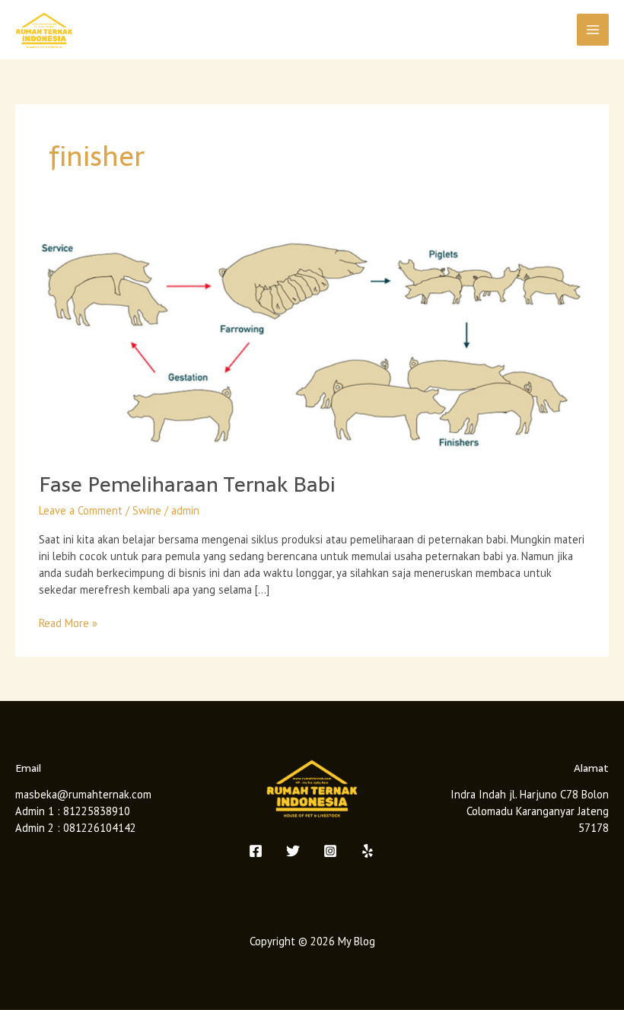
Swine (146, 510)
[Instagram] (330, 851)
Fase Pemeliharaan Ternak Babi (187, 484)
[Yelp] (367, 851)
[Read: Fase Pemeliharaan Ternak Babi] (312, 340)
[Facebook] (256, 851)
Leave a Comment (81, 510)
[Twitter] (293, 851)
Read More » (68, 622)
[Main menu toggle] (593, 30)
